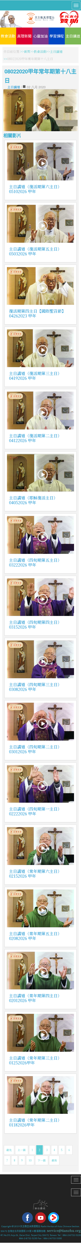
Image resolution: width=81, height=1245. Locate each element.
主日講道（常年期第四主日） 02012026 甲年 (35, 998)
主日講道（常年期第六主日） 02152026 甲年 (35, 873)
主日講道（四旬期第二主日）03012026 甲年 (35, 749)
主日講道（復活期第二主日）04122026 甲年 (35, 438)
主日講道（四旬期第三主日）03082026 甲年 (35, 686)
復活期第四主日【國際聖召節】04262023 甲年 (37, 313)
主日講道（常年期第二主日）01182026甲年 (35, 1122)
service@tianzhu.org (64, 1230)
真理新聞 (24, 36)
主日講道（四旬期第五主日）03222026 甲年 (35, 562)
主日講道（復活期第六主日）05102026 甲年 (35, 189)
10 (30, 1160)
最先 (9, 1150)
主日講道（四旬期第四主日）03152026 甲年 (35, 624)
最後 (54, 1160)
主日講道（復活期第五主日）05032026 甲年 (35, 251)
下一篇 (42, 1160)
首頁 (27, 51)
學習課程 (57, 36)
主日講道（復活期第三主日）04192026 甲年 (35, 375)
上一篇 (22, 1150)
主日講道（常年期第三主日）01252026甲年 (35, 1060)
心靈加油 (40, 36)
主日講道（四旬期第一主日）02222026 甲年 (35, 811)
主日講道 (73, 36)
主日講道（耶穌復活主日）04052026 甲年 (33, 500)
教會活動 (8, 36)
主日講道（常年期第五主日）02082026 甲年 (35, 935)
